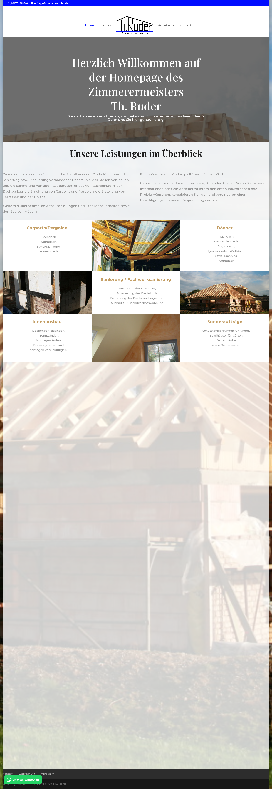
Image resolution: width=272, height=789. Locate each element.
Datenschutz (26, 773)
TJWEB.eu (59, 784)
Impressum (47, 773)
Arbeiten (164, 25)
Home (89, 25)
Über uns (105, 25)
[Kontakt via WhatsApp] (23, 780)
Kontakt (186, 25)
